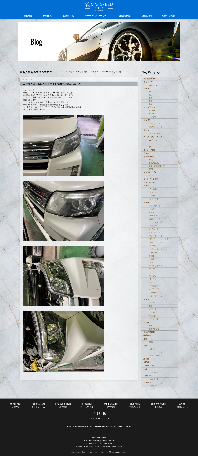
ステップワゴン (155, 312)
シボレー (147, 376)
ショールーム (149, 182)
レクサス (147, 88)
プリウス (153, 246)
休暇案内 (147, 335)
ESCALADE (154, 163)
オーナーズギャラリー (96, 16)
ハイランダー (155, 289)
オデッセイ (154, 309)
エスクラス (154, 117)
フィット (153, 303)
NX (150, 98)
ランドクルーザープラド (159, 239)
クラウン (153, 216)
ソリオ (152, 196)
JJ (150, 144)
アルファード (155, 206)
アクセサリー (149, 78)
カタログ (147, 153)
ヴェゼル (153, 316)
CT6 (151, 160)
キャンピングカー (151, 172)
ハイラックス (155, 232)
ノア (151, 272)
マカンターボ (155, 133)
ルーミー (153, 252)
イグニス (153, 189)
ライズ (152, 282)
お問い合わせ (168, 16)
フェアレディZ (155, 355)
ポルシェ (147, 130)
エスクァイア (155, 219)
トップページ (60, 72)
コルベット (154, 379)
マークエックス (155, 242)
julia (151, 147)
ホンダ (146, 299)
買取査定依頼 (124, 16)
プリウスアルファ (156, 249)
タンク (152, 262)
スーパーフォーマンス (152, 137)
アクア (152, 269)
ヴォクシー (154, 276)
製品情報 (28, 16)
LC (150, 104)
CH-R (151, 212)
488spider (153, 85)
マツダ (146, 322)
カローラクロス (155, 292)
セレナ (152, 349)
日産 (145, 345)
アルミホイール (150, 140)
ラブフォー (154, 279)
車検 (151, 342)
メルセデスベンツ (151, 107)
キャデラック (149, 156)
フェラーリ (148, 82)
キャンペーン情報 (151, 179)
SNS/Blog (147, 16)
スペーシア (154, 199)
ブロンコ (153, 386)
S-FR (151, 256)
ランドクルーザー (156, 236)
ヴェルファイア (155, 266)
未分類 (146, 359)
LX (150, 95)
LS (150, 92)
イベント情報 (149, 150)
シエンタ (153, 259)
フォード (147, 382)
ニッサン (147, 120)
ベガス (152, 175)
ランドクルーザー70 (157, 296)
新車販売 (47, 16)
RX (150, 101)
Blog (70, 72)
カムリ (152, 209)
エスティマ (154, 222)
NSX (151, 306)
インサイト (154, 319)
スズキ (146, 186)
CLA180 (152, 110)
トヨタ (146, 202)
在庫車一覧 (68, 16)
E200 (151, 114)
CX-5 (151, 326)
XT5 (151, 169)
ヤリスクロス (155, 286)
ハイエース (154, 229)
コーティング (149, 366)
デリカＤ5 (153, 372)
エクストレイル (155, 127)
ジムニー (153, 192)
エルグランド (155, 123)
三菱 (145, 369)
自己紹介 (147, 362)
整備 (145, 339)
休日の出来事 (149, 332)
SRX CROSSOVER (157, 166)
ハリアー (153, 226)
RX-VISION (154, 329)
